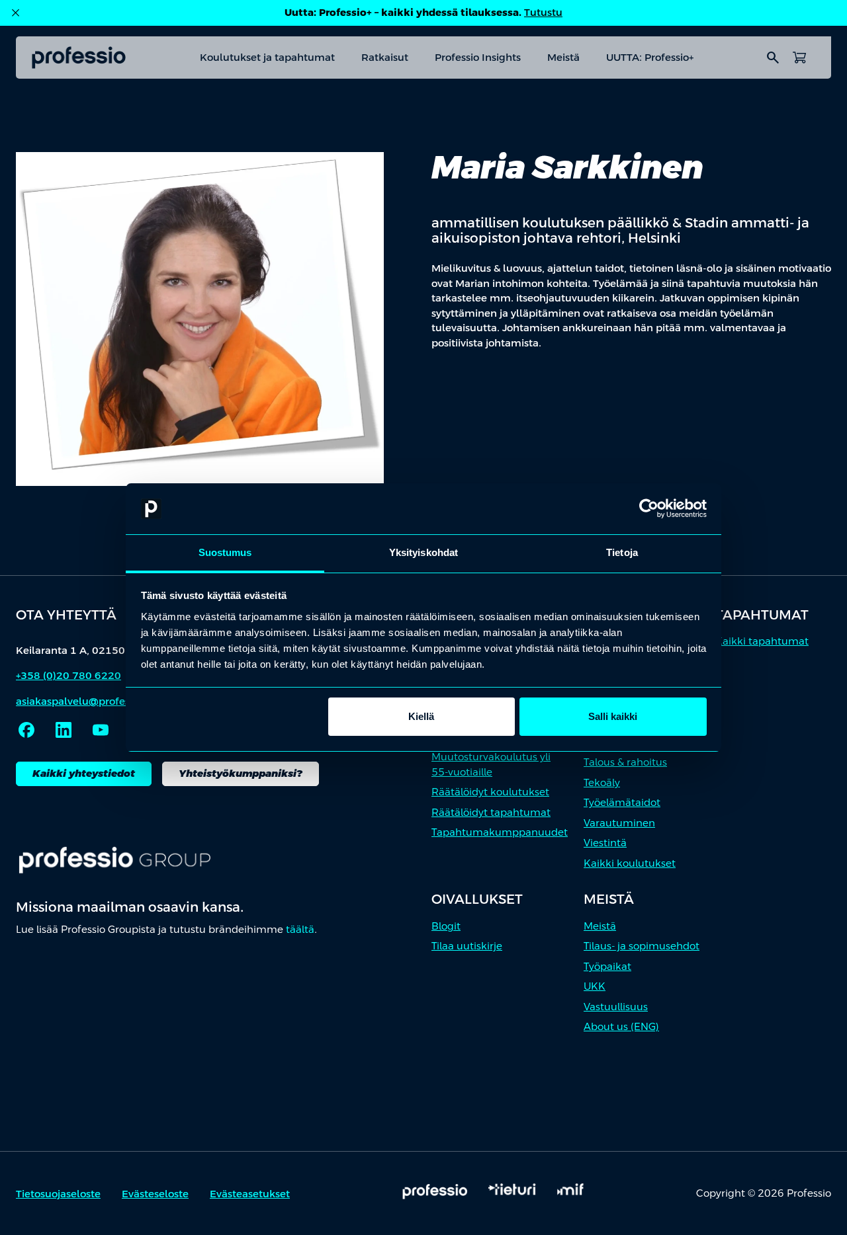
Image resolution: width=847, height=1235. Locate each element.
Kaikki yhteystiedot (83, 773)
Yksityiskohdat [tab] (423, 552)
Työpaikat (607, 966)
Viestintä (605, 842)
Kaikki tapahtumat (762, 641)
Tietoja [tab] (622, 552)
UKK (594, 986)
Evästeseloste (155, 1193)
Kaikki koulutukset (630, 863)
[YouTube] (100, 729)
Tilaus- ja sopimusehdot (641, 945)
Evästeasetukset (250, 1193)
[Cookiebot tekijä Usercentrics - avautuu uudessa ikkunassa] (649, 509)
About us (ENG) (621, 1026)
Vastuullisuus (616, 1006)
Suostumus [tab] (225, 552)
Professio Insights (478, 57)
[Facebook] (26, 729)
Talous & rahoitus (625, 762)
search (773, 57)
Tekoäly (602, 782)
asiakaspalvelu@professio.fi (84, 701)
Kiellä (421, 716)
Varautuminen (619, 822)
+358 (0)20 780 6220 (68, 675)
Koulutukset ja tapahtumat (267, 57)
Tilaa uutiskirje (466, 945)
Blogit (446, 926)
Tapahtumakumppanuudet (499, 832)
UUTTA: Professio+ (649, 57)
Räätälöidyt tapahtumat (491, 812)
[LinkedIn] (63, 729)
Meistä (563, 57)
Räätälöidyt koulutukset (490, 791)
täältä (300, 929)
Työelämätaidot (622, 802)
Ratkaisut (384, 57)
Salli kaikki (612, 716)
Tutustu (543, 12)
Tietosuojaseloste (58, 1193)
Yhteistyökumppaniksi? (240, 773)
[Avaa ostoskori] (799, 57)
